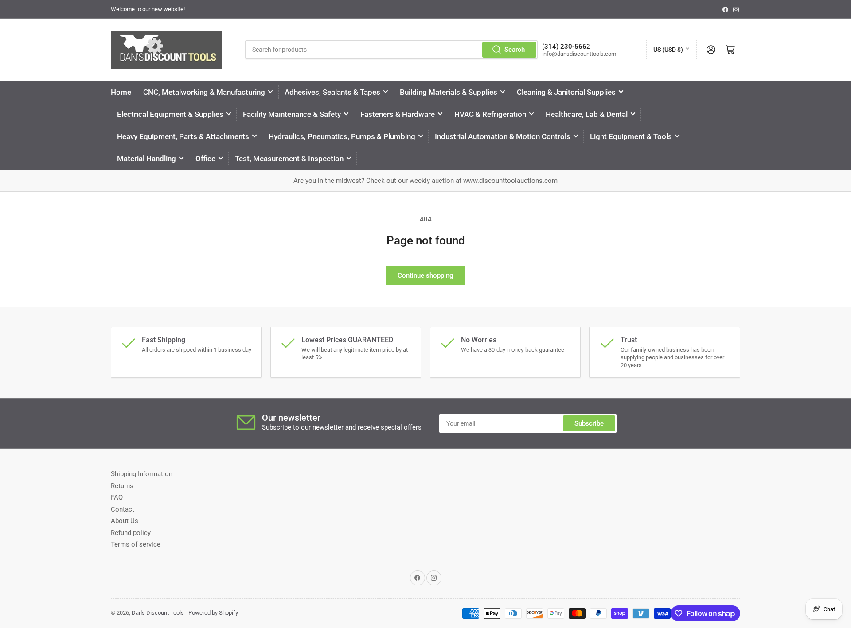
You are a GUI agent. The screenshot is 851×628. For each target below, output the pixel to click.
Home (121, 92)
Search (514, 50)
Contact (122, 509)
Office (205, 158)
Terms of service (135, 544)
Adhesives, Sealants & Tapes (332, 92)
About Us (124, 521)
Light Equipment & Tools (631, 136)
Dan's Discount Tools (158, 612)
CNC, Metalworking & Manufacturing (204, 92)
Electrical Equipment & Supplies (170, 114)
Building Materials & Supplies (448, 92)
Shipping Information (141, 474)
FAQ (117, 497)
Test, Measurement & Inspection (289, 158)
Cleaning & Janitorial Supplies (566, 92)
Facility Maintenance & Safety (292, 114)
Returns (122, 486)
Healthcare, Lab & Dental (587, 114)
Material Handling (146, 158)
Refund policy (131, 533)
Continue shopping (425, 275)
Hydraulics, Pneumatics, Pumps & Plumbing (342, 136)
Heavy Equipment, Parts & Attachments (183, 136)
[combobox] (391, 49)
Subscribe (589, 423)
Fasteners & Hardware (397, 114)
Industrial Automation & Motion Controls (502, 136)
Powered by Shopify (213, 612)
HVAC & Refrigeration (490, 114)
